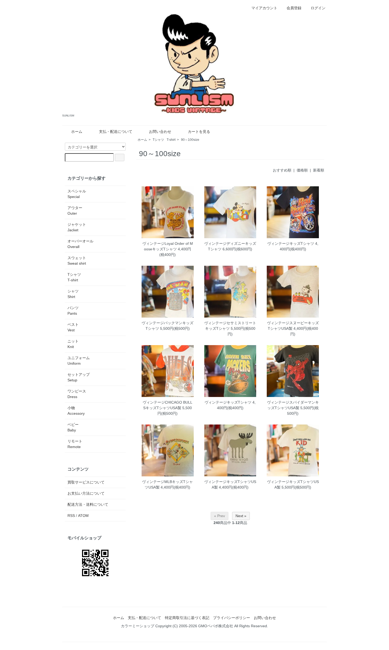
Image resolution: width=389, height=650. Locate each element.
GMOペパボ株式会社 (215, 626)
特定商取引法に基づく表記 (187, 618)
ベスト (73, 327)
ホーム (76, 131)
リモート (74, 444)
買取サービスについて (86, 482)
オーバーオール (80, 244)
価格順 (302, 170)
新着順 (318, 170)
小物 (76, 411)
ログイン (318, 8)
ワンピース (76, 394)
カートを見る (199, 131)
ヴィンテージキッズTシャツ (290, 243)
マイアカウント (264, 8)
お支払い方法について (86, 493)
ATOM (83, 515)
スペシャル (76, 194)
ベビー (73, 427)
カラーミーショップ (137, 626)
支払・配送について (115, 131)
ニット (73, 344)
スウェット (76, 260)
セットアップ (78, 377)
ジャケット (76, 227)
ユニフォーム (78, 360)
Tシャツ (164, 140)
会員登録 (294, 8)
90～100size (190, 140)
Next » (241, 516)
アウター (74, 210)
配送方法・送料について (87, 504)
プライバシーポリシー (231, 618)
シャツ (73, 294)
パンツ (73, 310)
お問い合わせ (160, 131)
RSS (71, 515)
